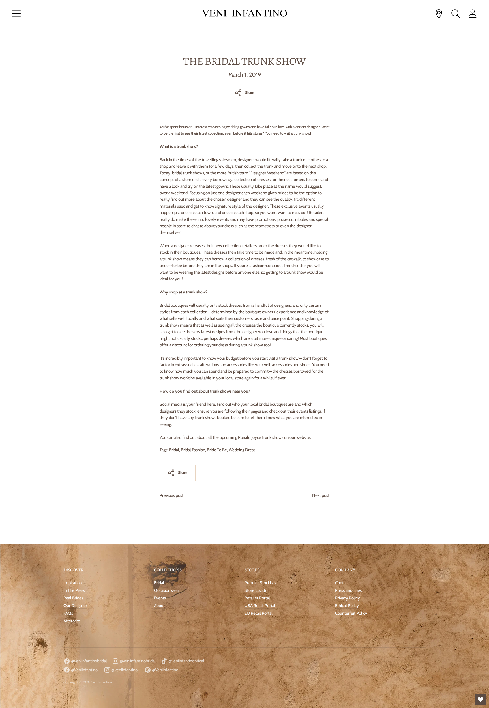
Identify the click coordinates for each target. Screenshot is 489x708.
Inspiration (72, 582)
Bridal (174, 449)
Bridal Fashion (193, 449)
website (303, 437)
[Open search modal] (456, 13)
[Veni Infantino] (244, 13)
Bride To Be (217, 449)
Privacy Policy (347, 598)
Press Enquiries (348, 590)
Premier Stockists (260, 582)
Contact (342, 582)
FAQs (68, 613)
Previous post (171, 495)
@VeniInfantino (84, 669)
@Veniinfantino (164, 669)
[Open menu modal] (16, 13)
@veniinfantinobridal (88, 661)
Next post (320, 495)
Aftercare (71, 620)
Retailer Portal (257, 598)
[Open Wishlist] (480, 699)
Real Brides (73, 598)
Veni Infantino (101, 682)
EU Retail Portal (258, 613)
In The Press (74, 590)
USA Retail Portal (259, 605)
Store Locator (256, 590)
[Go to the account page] (473, 13)
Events (160, 598)
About (159, 605)
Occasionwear (166, 590)
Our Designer (75, 605)
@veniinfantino (124, 669)
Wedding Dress (242, 449)
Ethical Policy (347, 605)
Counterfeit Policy (351, 613)
